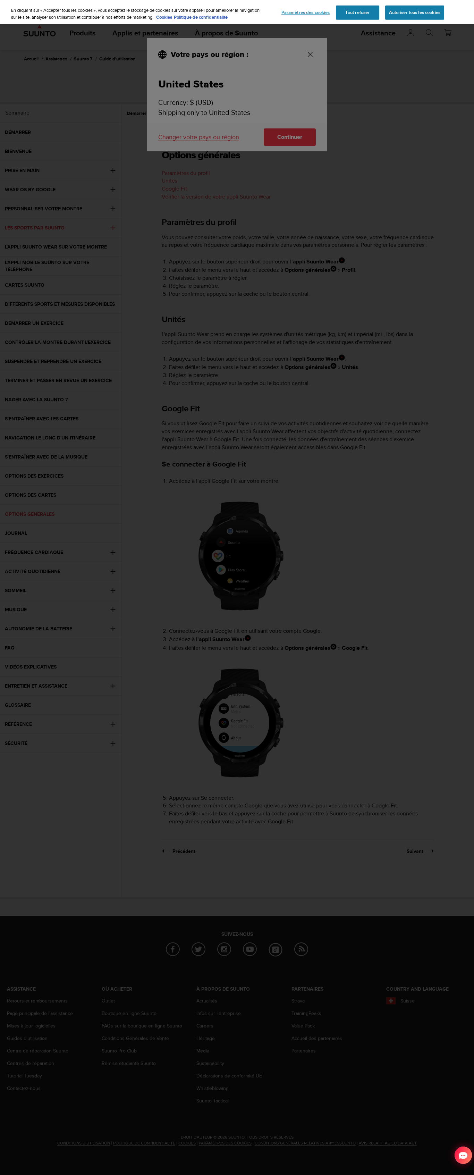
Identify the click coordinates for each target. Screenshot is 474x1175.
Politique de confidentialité (201, 17)
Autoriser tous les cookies (414, 12)
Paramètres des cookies (305, 12)
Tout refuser (357, 12)
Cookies (164, 17)
